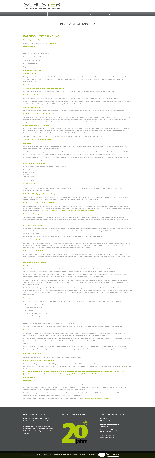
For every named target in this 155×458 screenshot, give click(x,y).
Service (43, 14)
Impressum (92, 14)
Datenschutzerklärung (104, 14)
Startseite (27, 14)
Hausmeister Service (63, 14)
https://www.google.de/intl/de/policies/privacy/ (97, 398)
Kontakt (74, 14)
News (35, 14)
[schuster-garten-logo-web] (42, 6)
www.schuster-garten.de (107, 437)
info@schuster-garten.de (30, 183)
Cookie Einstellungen (113, 454)
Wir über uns (82, 14)
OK (102, 454)
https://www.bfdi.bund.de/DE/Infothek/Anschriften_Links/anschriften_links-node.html (69, 211)
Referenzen (52, 14)
